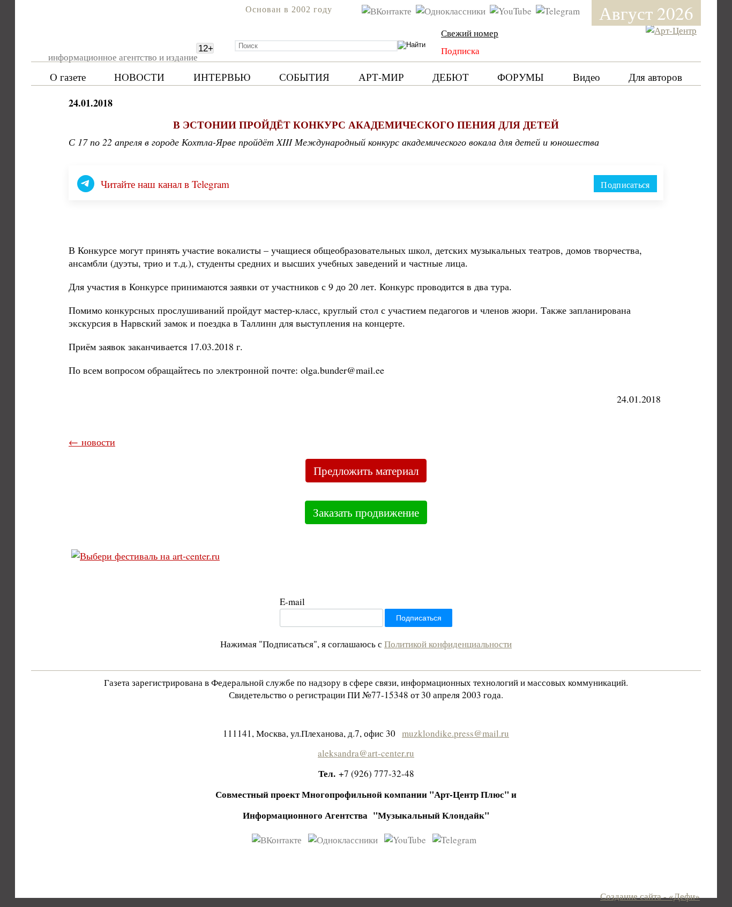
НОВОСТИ (139, 77)
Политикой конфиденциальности (448, 644)
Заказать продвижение (366, 512)
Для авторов (655, 77)
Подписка (460, 50)
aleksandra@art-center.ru (366, 753)
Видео (586, 77)
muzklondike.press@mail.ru (455, 733)
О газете (68, 77)
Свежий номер (469, 33)
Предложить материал (366, 470)
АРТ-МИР (381, 77)
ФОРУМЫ (520, 77)
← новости (92, 441)
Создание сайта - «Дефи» (650, 896)
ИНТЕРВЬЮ (222, 77)
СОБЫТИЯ (304, 77)
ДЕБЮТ (450, 77)
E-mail (292, 601)
